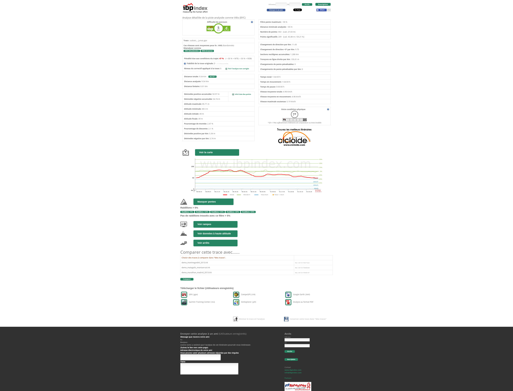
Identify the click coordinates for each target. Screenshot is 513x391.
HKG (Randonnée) (192, 51)
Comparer (187, 279)
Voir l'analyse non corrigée (238, 68)
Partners (288, 378)
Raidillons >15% (217, 212)
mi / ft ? (212, 77)
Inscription (323, 4)
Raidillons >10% (202, 212)
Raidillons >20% (233, 212)
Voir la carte (206, 152)
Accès (307, 4)
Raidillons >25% (248, 212)
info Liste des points (242, 94)
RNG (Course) (207, 51)
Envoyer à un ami (276, 10)
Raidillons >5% (187, 212)
